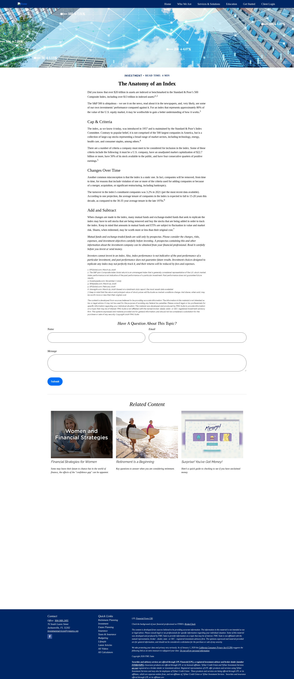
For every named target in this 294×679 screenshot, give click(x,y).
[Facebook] (49, 636)
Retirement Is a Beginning (135, 462)
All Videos (103, 648)
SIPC (141, 665)
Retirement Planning (108, 620)
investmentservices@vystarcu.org (62, 631)
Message (52, 351)
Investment (103, 623)
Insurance (103, 631)
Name (50, 329)
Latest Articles (105, 645)
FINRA (135, 665)
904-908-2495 (61, 620)
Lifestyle (102, 641)
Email (152, 329)
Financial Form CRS (144, 618)
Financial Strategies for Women (74, 462)
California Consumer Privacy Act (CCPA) (216, 647)
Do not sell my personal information (194, 651)
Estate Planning (106, 627)
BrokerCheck (190, 624)
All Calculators (105, 652)
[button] (168, 4)
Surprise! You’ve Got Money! (201, 462)
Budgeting (103, 638)
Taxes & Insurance (107, 634)
